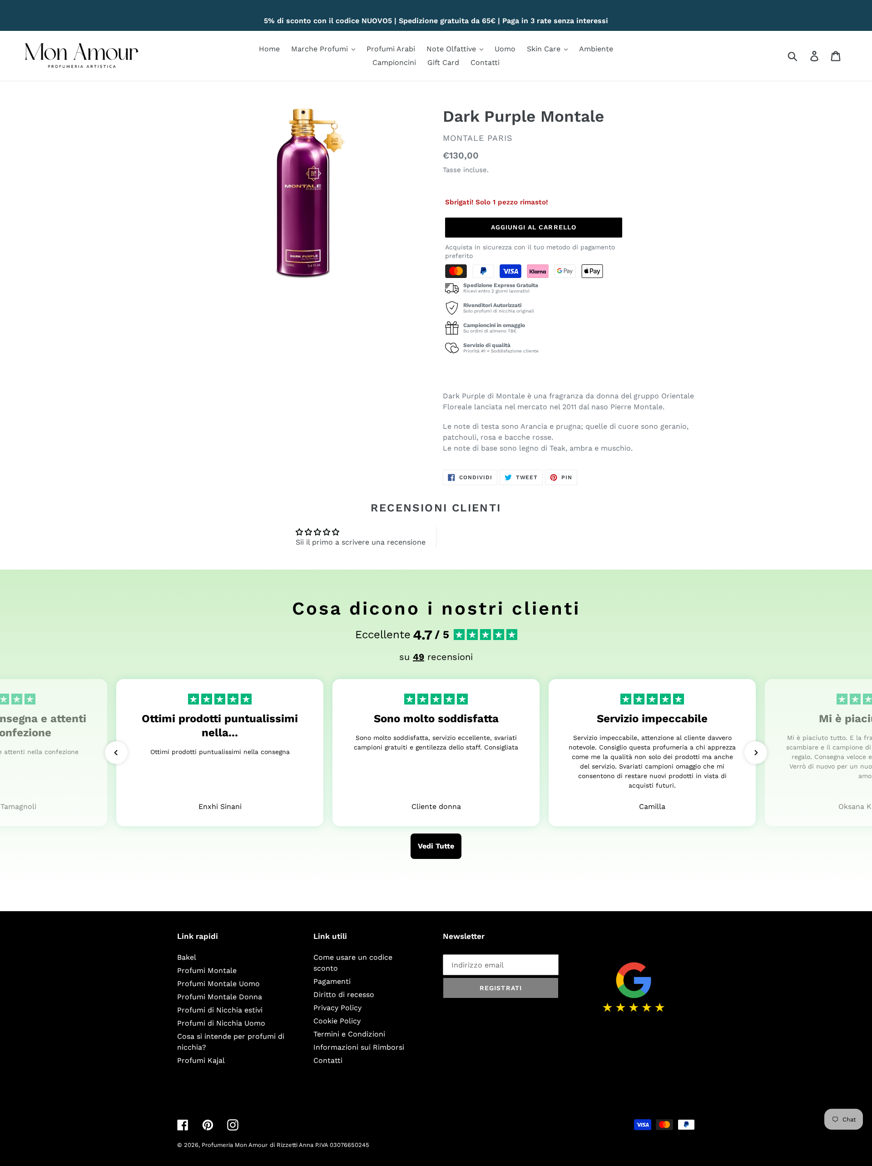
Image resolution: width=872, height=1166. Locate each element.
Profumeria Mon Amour (235, 1144)
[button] (116, 752)
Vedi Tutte (436, 846)
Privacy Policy (337, 1007)
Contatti (327, 1060)
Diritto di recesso (343, 994)
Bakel (186, 957)
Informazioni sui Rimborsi (358, 1047)
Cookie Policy (337, 1021)
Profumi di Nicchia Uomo (221, 1023)
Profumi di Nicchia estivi (220, 1010)
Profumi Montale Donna (219, 996)
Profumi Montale (207, 970)
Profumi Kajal (201, 1060)
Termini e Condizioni (349, 1034)
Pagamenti (332, 981)
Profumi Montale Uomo (218, 983)
